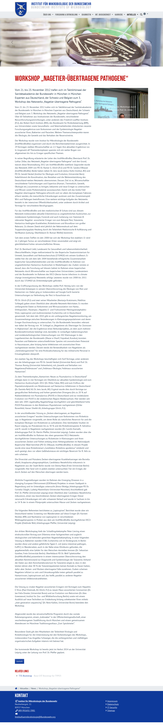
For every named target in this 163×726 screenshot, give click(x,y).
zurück (19, 661)
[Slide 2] (79, 63)
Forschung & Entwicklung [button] (66, 14)
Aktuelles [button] (131, 14)
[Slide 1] (74, 63)
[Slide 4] (89, 63)
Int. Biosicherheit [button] (103, 14)
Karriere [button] (119, 14)
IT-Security (112, 707)
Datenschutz (113, 704)
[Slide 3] (84, 63)
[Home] (16, 688)
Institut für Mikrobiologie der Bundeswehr (37, 701)
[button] (145, 13)
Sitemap (111, 710)
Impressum (112, 701)
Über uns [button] (47, 14)
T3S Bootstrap (25, 675)
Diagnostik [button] (87, 14)
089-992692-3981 (26, 710)
